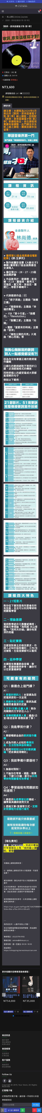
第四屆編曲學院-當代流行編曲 (11, 996)
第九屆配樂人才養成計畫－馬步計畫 (30, 996)
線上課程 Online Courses (17, 17)
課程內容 (7, 106)
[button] (4, 995)
